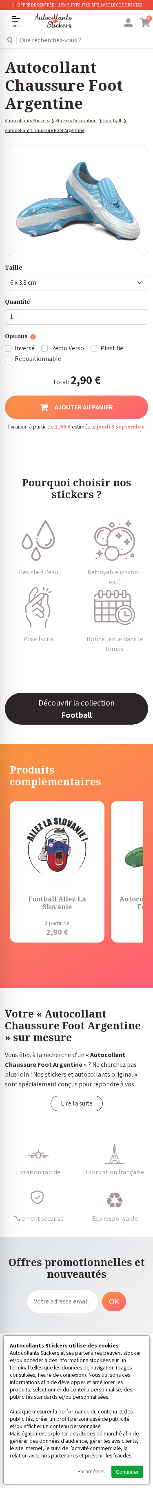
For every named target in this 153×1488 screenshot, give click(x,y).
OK (114, 1301)
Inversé (25, 348)
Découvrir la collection (76, 708)
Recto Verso (67, 348)
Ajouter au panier (84, 407)
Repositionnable (38, 358)
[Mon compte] (128, 23)
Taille (13, 267)
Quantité (17, 302)
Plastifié (111, 348)
